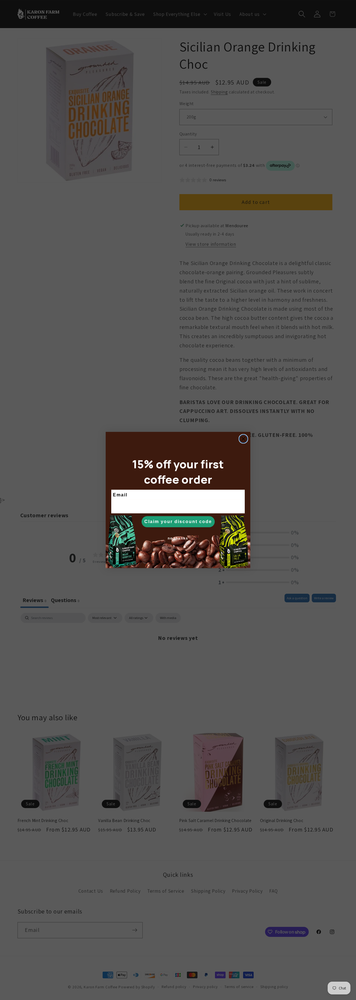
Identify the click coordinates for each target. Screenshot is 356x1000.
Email (120, 494)
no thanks (178, 538)
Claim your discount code (178, 521)
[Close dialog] (243, 439)
